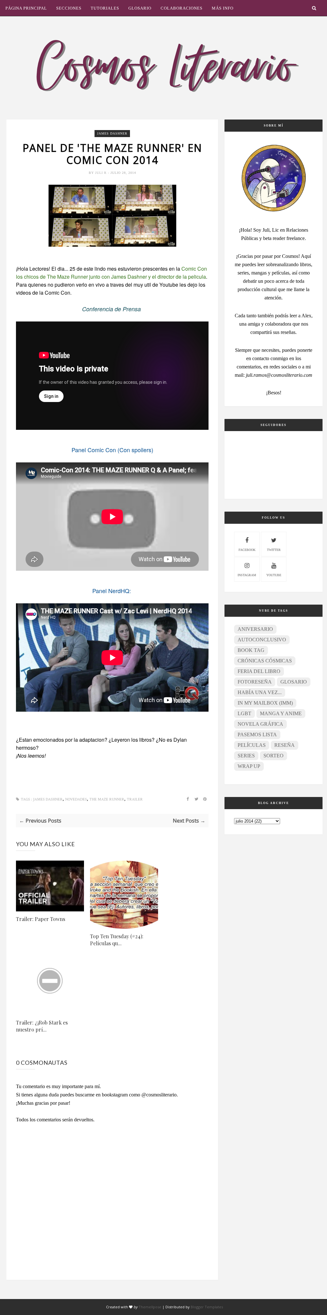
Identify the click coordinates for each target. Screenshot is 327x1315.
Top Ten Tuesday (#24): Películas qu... (116, 940)
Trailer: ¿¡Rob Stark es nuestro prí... (42, 1026)
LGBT (244, 713)
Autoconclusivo (262, 639)
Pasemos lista (257, 734)
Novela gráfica (260, 724)
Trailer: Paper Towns (40, 919)
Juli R (101, 172)
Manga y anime (281, 713)
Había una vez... (260, 692)
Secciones (68, 8)
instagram (247, 575)
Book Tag (251, 650)
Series (246, 755)
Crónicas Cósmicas (265, 660)
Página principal (26, 8)
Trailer (135, 799)
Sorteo (273, 755)
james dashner (112, 133)
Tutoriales (105, 8)
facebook (247, 550)
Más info (222, 8)
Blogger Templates (207, 1306)
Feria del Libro (259, 671)
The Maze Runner (106, 799)
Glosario (139, 8)
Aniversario (255, 629)
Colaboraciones (181, 8)
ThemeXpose (150, 1306)
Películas (252, 745)
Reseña (284, 745)
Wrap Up (249, 766)
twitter (274, 550)
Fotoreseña (255, 682)
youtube (273, 575)
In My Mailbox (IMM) (265, 703)
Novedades (76, 799)
